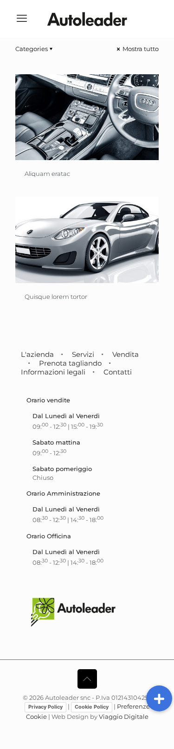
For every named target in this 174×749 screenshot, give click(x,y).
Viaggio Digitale (123, 716)
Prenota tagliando (70, 363)
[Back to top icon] (87, 679)
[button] (159, 698)
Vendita (125, 354)
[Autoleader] (87, 18)
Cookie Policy (92, 707)
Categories (31, 48)
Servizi (83, 354)
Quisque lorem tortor (56, 296)
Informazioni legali (53, 372)
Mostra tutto (140, 48)
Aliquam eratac (47, 173)
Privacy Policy (45, 707)
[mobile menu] (22, 18)
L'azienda (37, 354)
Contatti (117, 372)
